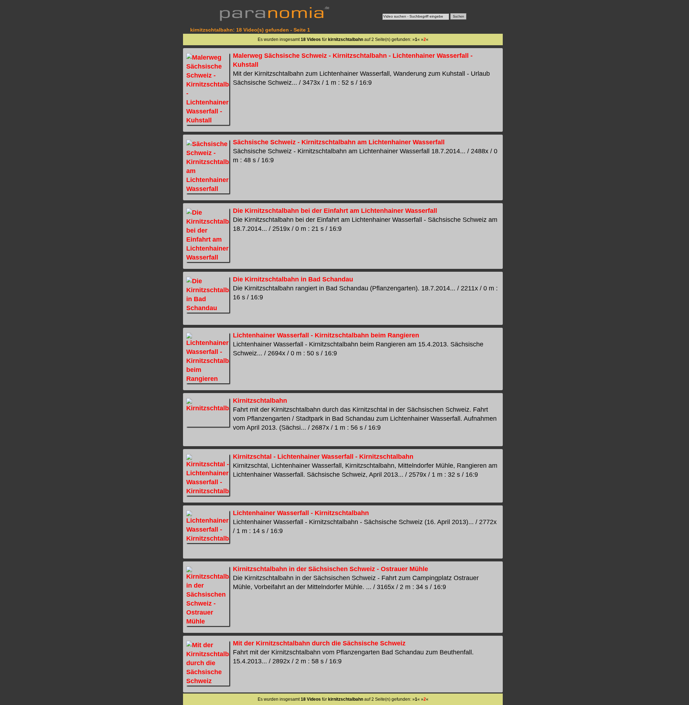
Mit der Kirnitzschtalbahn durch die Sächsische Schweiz (319, 643)
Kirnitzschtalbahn (260, 400)
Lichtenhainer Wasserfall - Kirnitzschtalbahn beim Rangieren (326, 335)
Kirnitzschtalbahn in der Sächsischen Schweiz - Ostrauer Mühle (330, 569)
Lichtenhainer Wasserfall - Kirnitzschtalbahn (301, 513)
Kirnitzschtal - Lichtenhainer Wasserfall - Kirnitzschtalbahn (323, 456)
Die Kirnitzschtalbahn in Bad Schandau (293, 279)
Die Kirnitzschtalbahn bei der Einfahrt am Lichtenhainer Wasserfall (335, 210)
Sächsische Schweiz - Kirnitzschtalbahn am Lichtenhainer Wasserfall (339, 142)
